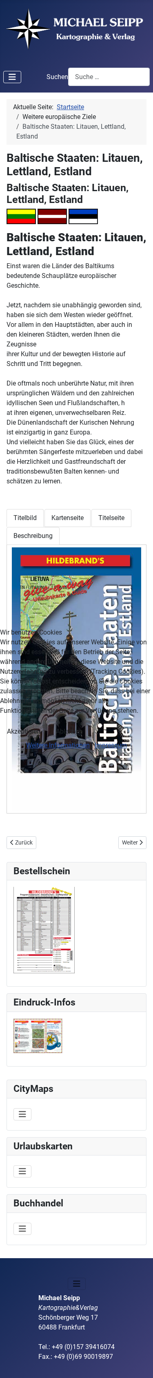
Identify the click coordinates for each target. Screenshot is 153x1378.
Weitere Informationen (58, 745)
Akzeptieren (23, 731)
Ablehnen (69, 731)
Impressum (111, 745)
